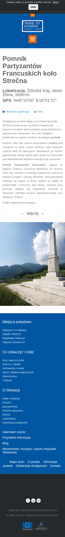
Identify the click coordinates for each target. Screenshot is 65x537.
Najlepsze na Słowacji (14, 330)
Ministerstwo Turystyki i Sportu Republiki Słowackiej (29, 450)
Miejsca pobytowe (16, 322)
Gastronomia (9, 376)
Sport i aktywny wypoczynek (18, 372)
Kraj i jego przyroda (13, 360)
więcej (32, 213)
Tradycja (7, 380)
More (56, 2)
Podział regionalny (12, 410)
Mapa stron (16, 462)
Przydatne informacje (16, 437)
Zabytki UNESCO (11, 334)
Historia (6, 402)
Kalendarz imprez (14, 432)
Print (40, 111)
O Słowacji (11, 390)
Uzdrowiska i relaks (13, 368)
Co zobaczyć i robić (18, 352)
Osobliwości (9, 418)
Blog (5, 443)
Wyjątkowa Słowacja (13, 338)
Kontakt (55, 466)
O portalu (34, 462)
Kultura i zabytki (11, 364)
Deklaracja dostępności (31, 466)
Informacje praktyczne (14, 422)
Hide (33, 7)
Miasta (6, 414)
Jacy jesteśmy (9, 406)
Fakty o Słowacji (11, 398)
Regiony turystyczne (13, 342)
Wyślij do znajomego (17, 111)
